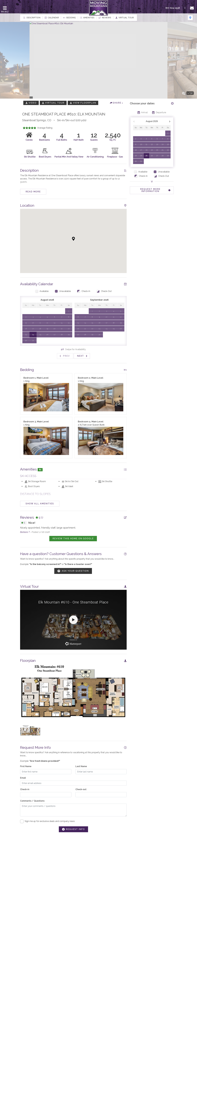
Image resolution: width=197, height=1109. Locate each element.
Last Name (81, 766)
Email (23, 778)
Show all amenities (40, 503)
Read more (33, 191)
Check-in (24, 789)
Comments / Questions (32, 801)
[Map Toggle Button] (190, 17)
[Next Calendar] (170, 121)
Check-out (80, 789)
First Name (25, 766)
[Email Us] (192, 8)
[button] (5, 60)
